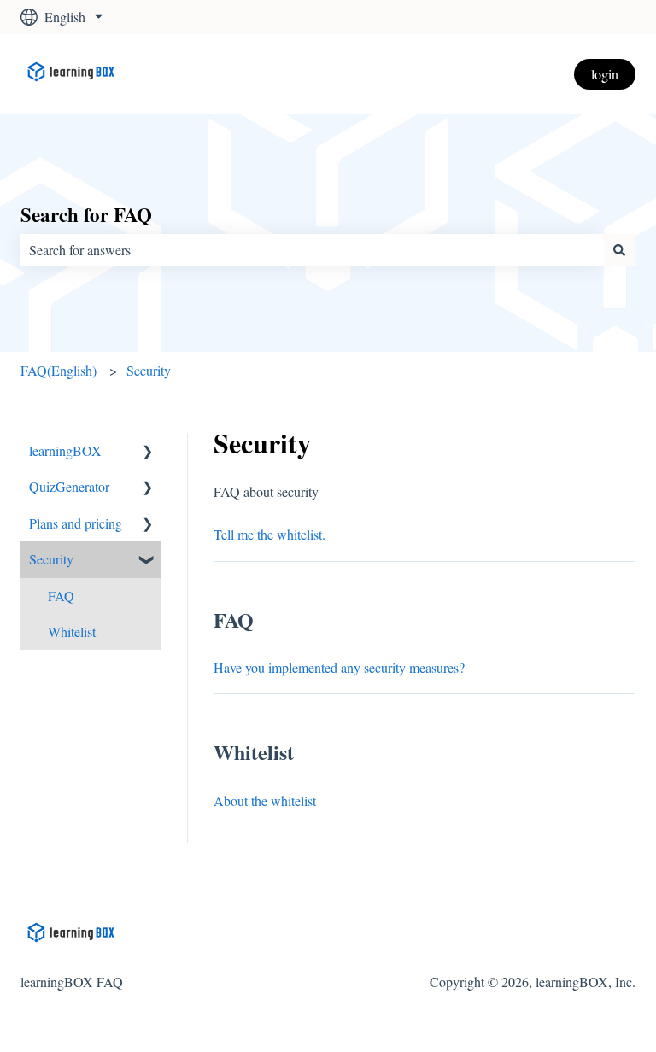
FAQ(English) (58, 370)
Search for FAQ (86, 214)
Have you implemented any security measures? (339, 667)
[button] (147, 452)
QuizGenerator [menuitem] (69, 486)
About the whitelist (265, 800)
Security (148, 370)
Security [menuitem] (51, 559)
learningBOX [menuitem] (65, 450)
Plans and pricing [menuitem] (75, 523)
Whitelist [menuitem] (72, 631)
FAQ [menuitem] (61, 596)
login (604, 74)
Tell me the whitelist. (269, 534)
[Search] (619, 250)
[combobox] (311, 250)
